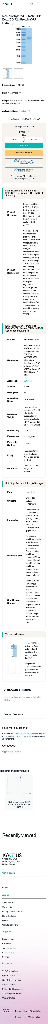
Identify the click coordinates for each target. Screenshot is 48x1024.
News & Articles (9, 916)
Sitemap (5, 957)
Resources (6, 943)
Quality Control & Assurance (14, 911)
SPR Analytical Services (12, 993)
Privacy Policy (8, 952)
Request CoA (8, 939)
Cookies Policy (20, 1011)
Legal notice (20, 1017)
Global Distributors (10, 925)
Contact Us (7, 907)
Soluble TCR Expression (12, 989)
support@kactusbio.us (11, 751)
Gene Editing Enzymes (11, 980)
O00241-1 (28, 381)
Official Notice (34, 1017)
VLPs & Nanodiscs (10, 971)
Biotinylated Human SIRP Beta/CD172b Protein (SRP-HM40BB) (19, 804)
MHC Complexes (9, 975)
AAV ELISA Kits (8, 984)
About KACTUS (9, 902)
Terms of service (9, 948)
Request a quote (24, 152)
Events (5, 920)
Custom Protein (8, 998)
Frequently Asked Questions (26, 733)
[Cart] (38, 4)
